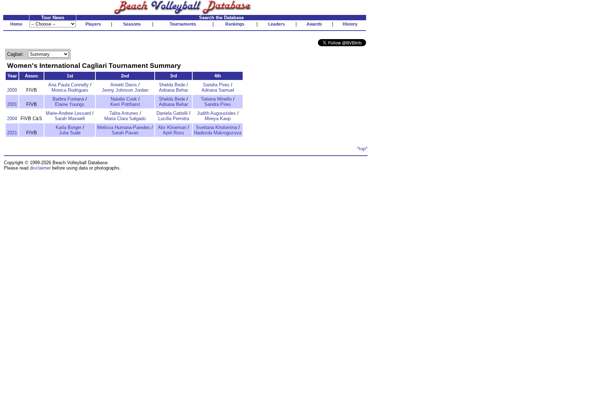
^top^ (362, 148)
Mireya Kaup (218, 118)
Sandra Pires (216, 84)
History (350, 24)
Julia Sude (70, 132)
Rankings (234, 24)
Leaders (276, 24)
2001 (12, 104)
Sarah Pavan (125, 132)
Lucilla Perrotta (173, 118)
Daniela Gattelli (172, 113)
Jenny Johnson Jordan (125, 90)
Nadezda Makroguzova (217, 132)
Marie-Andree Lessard (68, 113)
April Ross (173, 132)
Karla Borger (68, 127)
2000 (12, 90)
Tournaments (183, 24)
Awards (314, 24)
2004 (12, 118)
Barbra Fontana (68, 99)
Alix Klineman (172, 127)
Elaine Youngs (69, 104)
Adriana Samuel (217, 90)
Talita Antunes (123, 113)
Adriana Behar (173, 90)
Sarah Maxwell (70, 118)
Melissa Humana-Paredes (123, 127)
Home (16, 24)
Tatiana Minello (216, 99)
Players (93, 24)
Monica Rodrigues (69, 90)
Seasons (132, 24)
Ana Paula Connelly (68, 84)
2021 (12, 132)
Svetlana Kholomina (216, 127)
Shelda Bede (172, 84)
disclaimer (40, 168)
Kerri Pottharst (125, 104)
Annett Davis (123, 84)
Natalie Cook (124, 99)
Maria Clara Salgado (125, 118)
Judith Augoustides (216, 113)
